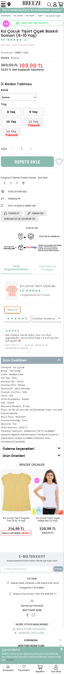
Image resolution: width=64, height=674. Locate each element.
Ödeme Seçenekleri (18, 448)
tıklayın (10, 659)
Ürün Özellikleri (15, 360)
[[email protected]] (32, 601)
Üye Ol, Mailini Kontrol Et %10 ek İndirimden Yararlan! (32, 9)
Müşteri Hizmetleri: (35, 593)
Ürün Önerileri (14, 456)
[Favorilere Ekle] (58, 163)
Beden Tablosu (18, 84)
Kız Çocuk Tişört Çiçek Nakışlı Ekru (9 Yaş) (48, 519)
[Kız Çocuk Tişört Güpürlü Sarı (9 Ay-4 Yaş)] (16, 492)
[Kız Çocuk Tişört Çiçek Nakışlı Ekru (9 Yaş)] (48, 492)
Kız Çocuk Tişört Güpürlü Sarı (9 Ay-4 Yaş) (16, 519)
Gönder (58, 569)
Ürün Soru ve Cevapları (47, 268)
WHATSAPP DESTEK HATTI (34, 23)
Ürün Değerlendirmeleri (16, 268)
